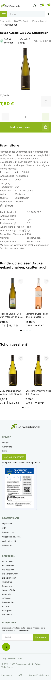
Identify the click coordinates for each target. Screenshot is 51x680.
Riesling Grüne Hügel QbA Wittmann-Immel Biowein (10, 315)
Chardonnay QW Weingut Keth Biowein (38, 392)
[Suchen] (48, 14)
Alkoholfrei (7, 582)
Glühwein (6, 598)
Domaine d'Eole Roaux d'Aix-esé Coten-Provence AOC (37, 315)
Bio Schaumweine (10, 573)
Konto (4, 451)
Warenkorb (7, 446)
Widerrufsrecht (9, 541)
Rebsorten (7, 586)
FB (6, 647)
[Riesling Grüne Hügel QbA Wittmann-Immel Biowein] (13, 293)
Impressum (7, 523)
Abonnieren (41, 637)
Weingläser (7, 610)
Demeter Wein (8, 602)
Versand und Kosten (11, 537)
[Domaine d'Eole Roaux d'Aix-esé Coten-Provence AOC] (38, 293)
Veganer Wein (8, 590)
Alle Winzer (7, 614)
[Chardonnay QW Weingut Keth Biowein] (38, 370)
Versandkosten (15, 658)
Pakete (5, 606)
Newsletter (7, 545)
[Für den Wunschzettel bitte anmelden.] (20, 281)
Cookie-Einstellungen (39, 675)
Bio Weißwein (8, 565)
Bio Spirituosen (9, 578)
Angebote (6, 594)
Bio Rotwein (7, 561)
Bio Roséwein (8, 569)
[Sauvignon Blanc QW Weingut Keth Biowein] (13, 370)
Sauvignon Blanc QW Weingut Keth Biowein (11, 392)
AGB (4, 528)
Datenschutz (8, 532)
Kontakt (5, 442)
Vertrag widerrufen (14, 456)
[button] (19, 488)
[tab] (21, 330)
